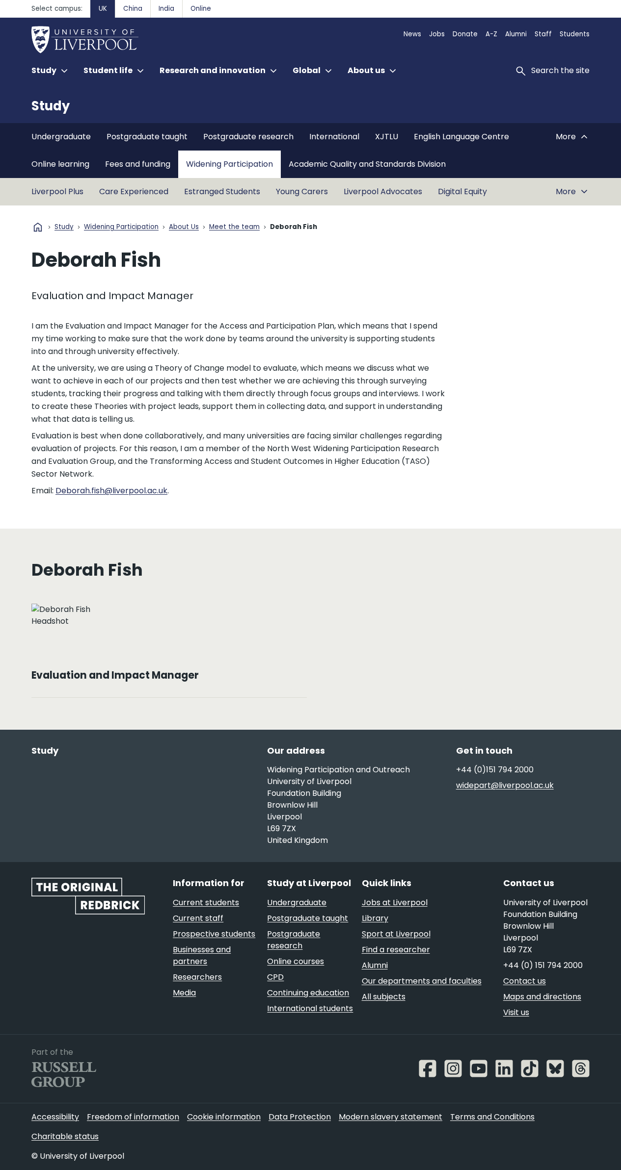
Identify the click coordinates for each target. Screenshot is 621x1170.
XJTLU (386, 136)
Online (200, 8)
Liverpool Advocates (383, 191)
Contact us (524, 981)
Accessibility (55, 1116)
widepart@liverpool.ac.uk (505, 785)
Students (575, 34)
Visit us (516, 1012)
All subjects (383, 996)
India (166, 8)
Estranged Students (222, 191)
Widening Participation (229, 164)
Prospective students (214, 934)
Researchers (197, 977)
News (412, 34)
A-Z (491, 34)
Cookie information (224, 1116)
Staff (543, 34)
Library (375, 918)
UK (103, 8)
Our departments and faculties (422, 981)
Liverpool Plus (57, 191)
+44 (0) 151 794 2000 (543, 965)
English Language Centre (461, 136)
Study (50, 106)
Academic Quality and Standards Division (367, 164)
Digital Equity (462, 191)
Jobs (437, 34)
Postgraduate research (248, 136)
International (334, 136)
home (37, 227)
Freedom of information (133, 1116)
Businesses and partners (202, 955)
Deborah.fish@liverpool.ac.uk (111, 490)
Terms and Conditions (492, 1116)
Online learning (60, 164)
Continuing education (308, 992)
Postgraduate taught (147, 136)
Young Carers (302, 191)
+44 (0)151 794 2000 (495, 769)
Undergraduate (61, 136)
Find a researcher (396, 949)
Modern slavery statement (390, 1116)
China (132, 8)
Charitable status (65, 1136)
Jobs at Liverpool (395, 902)
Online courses (295, 961)
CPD (275, 977)
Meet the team (234, 227)
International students (310, 1008)
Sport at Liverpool (396, 934)
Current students (206, 902)
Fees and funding (137, 164)
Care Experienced (133, 191)
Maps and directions (542, 996)
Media (184, 992)
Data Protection (300, 1116)
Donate (465, 34)
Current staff (198, 918)
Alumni (516, 34)
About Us (184, 227)
